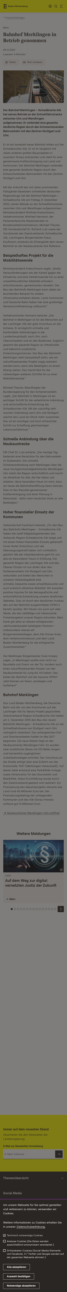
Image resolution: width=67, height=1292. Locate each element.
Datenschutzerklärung (31, 1226)
